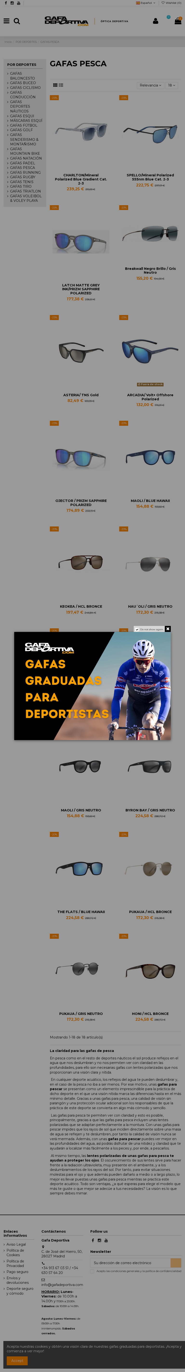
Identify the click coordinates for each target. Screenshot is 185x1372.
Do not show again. (152, 629)
